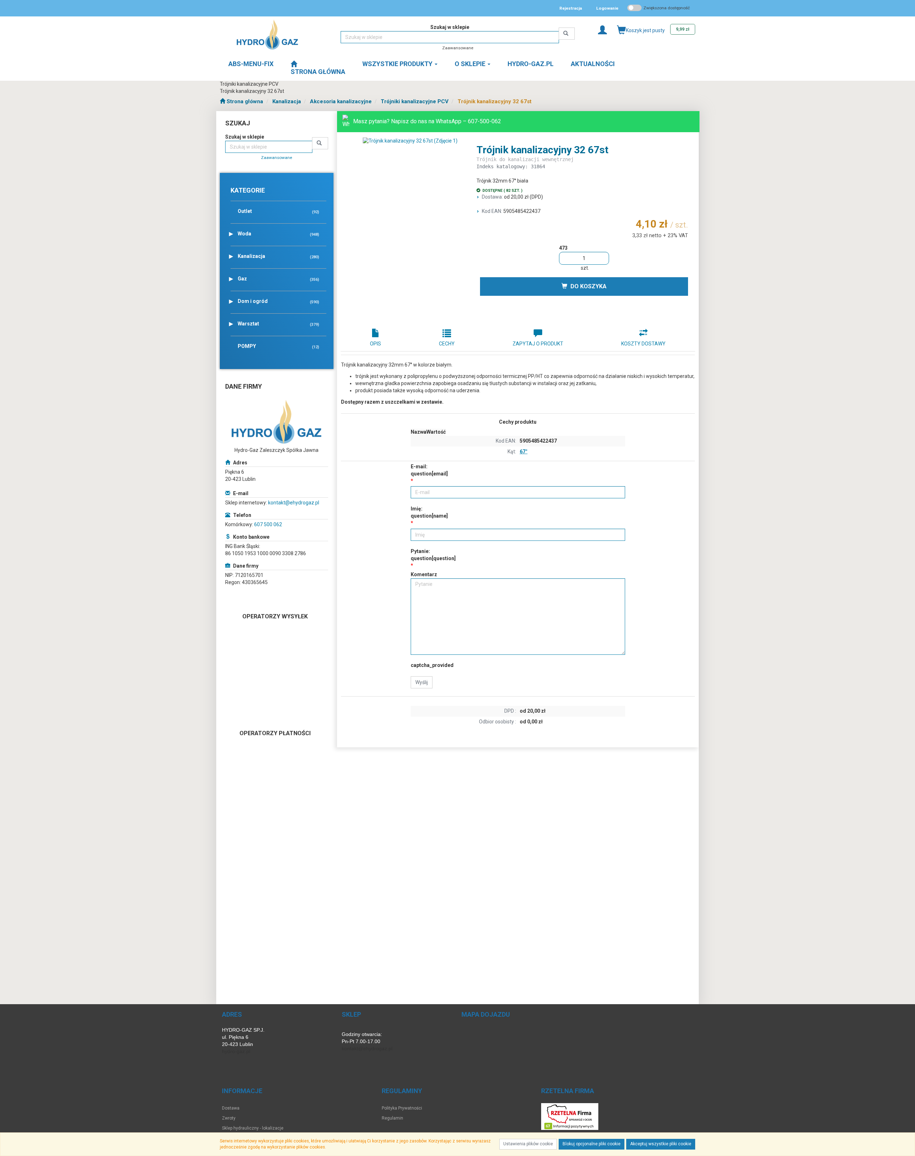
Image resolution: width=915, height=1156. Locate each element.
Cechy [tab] (447, 344)
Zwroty (229, 1118)
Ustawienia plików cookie (528, 1143)
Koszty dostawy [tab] (643, 344)
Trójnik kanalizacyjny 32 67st (494, 101)
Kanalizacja (286, 101)
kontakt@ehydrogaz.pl (293, 502)
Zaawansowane (457, 47)
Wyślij (421, 682)
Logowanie (607, 8)
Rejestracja (570, 8)
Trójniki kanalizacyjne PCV (415, 101)
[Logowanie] (602, 29)
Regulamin (392, 1118)
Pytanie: (433, 554)
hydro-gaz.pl (236, 1051)
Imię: (429, 512)
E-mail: (429, 470)
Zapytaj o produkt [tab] (538, 344)
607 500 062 (268, 524)
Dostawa (230, 1108)
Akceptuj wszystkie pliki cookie (660, 1143)
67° (524, 451)
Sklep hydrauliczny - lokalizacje (252, 1128)
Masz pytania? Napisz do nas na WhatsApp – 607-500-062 (427, 121)
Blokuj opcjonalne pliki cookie (591, 1143)
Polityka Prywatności (402, 1108)
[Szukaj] (567, 34)
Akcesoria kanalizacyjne (341, 101)
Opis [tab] (375, 344)
